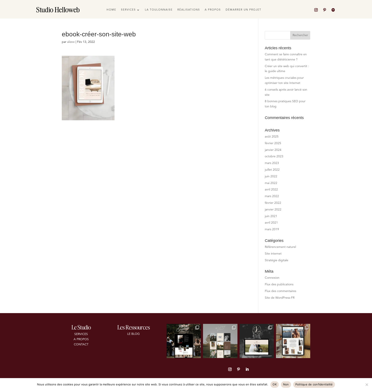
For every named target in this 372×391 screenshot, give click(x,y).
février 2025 (273, 143)
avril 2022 (271, 189)
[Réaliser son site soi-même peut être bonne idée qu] (293, 341)
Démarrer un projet (243, 10)
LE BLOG (133, 333)
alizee (71, 41)
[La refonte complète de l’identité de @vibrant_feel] (184, 341)
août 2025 (272, 136)
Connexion (272, 277)
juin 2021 (271, 216)
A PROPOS (81, 339)
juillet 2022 (272, 169)
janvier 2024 (273, 149)
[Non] (366, 384)
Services (128, 10)
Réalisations (188, 10)
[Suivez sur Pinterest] (324, 9)
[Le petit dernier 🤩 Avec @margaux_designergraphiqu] (257, 341)
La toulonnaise (159, 10)
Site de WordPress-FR (279, 297)
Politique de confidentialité (314, 384)
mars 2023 (272, 163)
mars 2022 (272, 196)
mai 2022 (271, 183)
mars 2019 (272, 229)
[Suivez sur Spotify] (333, 9)
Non (286, 384)
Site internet (273, 253)
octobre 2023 (274, 156)
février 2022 (273, 202)
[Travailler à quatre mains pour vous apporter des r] (220, 341)
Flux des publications (279, 284)
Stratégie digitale (276, 260)
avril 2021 (271, 222)
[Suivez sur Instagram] (316, 9)
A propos (213, 10)
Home (111, 10)
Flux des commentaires (280, 291)
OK (275, 384)
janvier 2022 (273, 209)
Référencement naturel (280, 247)
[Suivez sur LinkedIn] (247, 369)
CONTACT (81, 344)
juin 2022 (271, 176)
